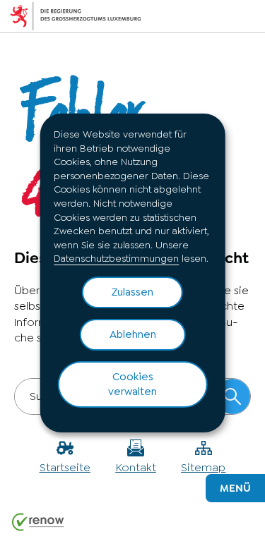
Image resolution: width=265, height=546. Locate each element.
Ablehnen (133, 334)
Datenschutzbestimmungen (116, 258)
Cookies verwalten (132, 384)
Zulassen (132, 292)
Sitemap (203, 467)
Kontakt (136, 467)
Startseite (65, 467)
